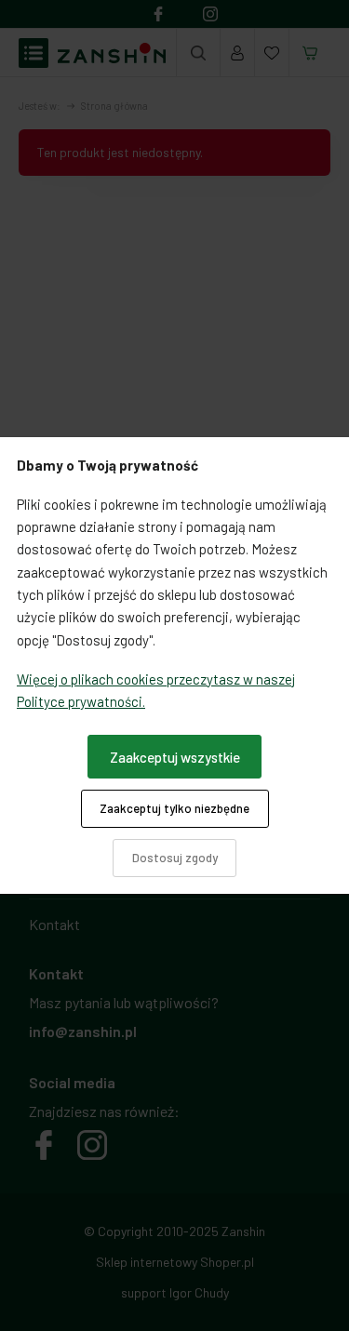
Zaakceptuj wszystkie (175, 757)
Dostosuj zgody (175, 857)
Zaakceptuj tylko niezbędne (174, 808)
